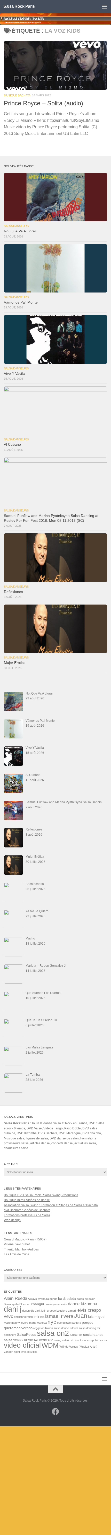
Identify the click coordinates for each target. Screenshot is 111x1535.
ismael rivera (59, 1316)
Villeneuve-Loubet (17, 1244)
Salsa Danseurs (16, 225)
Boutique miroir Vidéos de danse (27, 1200)
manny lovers (19, 1322)
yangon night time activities (20, 1351)
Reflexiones (13, 592)
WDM (50, 1345)
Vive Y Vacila (14, 374)
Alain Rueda (15, 1298)
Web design (12, 1220)
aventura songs (47, 1298)
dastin (26, 1310)
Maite (7, 1322)
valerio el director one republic (80, 1340)
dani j (12, 1309)
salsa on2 (53, 1333)
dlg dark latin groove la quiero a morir (53, 1310)
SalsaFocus (26, 1334)
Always (32, 1298)
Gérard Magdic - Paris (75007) (25, 1239)
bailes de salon (86, 1298)
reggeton (38, 1328)
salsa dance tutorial (66, 1328)
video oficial (22, 1345)
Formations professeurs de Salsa (27, 1215)
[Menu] (104, 6)
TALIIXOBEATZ (43, 1340)
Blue (22, 1304)
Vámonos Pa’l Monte (21, 302)
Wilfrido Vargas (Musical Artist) (78, 1346)
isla (42, 1316)
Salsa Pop (76, 1334)
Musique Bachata (17, 95)
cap (28, 1304)
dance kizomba (82, 1303)
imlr (36, 1316)
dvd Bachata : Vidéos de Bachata (27, 1210)
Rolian (49, 1328)
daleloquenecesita (56, 1304)
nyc (51, 1322)
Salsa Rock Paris (19, 6)
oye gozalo (64, 1322)
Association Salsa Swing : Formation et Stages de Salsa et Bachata (51, 1205)
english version (23, 1316)
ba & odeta (67, 1298)
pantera (76, 1322)
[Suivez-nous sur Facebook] (55, 1411)
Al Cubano (12, 444)
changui (37, 1304)
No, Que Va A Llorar (20, 231)
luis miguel (96, 1316)
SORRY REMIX (23, 1340)
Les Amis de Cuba (16, 1254)
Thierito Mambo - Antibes (21, 1249)
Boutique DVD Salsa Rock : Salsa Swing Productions (41, 1195)
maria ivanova (38, 1322)
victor (103, 1340)
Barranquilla (11, 1304)
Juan (80, 1315)
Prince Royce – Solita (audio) (43, 103)
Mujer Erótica (15, 663)
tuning (57, 1340)
